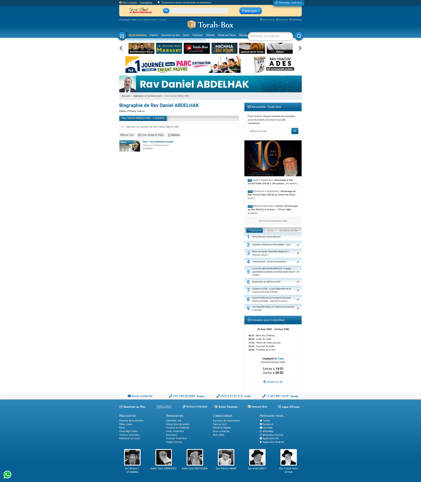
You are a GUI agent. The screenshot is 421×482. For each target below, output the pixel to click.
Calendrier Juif (174, 420)
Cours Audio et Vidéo (152, 135)
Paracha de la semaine (131, 420)
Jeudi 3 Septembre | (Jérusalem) (272, 182)
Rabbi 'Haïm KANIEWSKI (164, 468)
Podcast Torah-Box (176, 438)
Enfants (210, 35)
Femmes (197, 35)
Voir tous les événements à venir (273, 221)
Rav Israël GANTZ (257, 468)
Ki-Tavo (279, 358)
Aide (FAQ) (218, 435)
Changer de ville (274, 381)
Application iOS (270, 438)
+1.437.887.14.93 (277, 396)
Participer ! (250, 11)
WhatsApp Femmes (273, 435)
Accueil (126, 96)
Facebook (267, 424)
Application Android (273, 442)
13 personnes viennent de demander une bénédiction (186, 2)
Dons (186, 35)
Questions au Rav (288, 230)
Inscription (146, 2)
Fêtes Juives (125, 424)
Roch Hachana (137, 35)
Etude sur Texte (227, 35)
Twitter (266, 420)
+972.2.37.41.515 (231, 396)
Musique (244, 35)
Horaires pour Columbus (268, 320)
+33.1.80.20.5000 (184, 396)
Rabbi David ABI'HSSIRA (195, 468)
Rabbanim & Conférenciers (147, 96)
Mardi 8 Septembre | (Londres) (273, 210)
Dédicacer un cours (129, 438)
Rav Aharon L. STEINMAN (132, 470)
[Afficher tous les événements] (159, 2)
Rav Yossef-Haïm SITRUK (288, 470)
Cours (270, 230)
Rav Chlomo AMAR (226, 468)
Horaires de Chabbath (177, 427)
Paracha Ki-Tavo (127, 19)
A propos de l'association (226, 420)
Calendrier (283, 19)
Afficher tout (127, 135)
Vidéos (154, 35)
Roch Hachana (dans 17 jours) (151, 19)
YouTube (267, 427)
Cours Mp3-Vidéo (128, 431)
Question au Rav (170, 35)
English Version (174, 442)
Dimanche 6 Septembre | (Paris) (272, 195)
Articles (175, 135)
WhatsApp (268, 431)
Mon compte (129, 2)
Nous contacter (142, 396)
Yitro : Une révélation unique (158, 141)
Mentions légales (222, 427)
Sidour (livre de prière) (178, 424)
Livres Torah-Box (175, 431)
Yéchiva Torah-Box (129, 435)
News (122, 427)
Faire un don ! (220, 424)
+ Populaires (254, 230)
